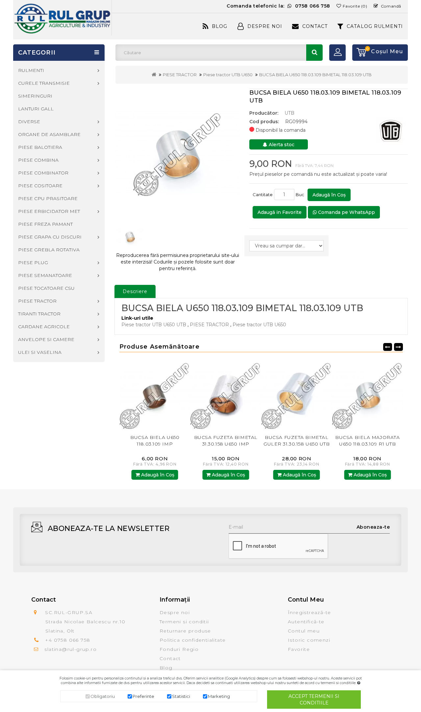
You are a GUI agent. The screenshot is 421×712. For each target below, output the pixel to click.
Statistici (181, 696)
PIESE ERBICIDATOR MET (49, 211)
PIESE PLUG (33, 262)
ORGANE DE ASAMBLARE (49, 134)
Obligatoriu (102, 696)
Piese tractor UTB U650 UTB (153, 325)
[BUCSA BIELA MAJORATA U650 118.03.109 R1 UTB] (315, 394)
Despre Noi (264, 26)
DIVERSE (29, 122)
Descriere (135, 291)
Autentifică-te (306, 622)
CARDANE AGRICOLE (44, 327)
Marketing (219, 696)
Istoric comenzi (309, 640)
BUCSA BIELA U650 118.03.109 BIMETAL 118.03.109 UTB (315, 74)
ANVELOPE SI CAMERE (46, 339)
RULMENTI (31, 70)
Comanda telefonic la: (278, 6)
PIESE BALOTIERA (40, 147)
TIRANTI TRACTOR (39, 314)
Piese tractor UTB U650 (228, 74)
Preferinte (143, 696)
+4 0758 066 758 (67, 640)
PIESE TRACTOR (180, 74)
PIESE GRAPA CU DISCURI (50, 237)
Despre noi (175, 612)
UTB (289, 113)
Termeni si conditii (184, 622)
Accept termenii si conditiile (313, 699)
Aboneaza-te (373, 527)
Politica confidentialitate (193, 640)
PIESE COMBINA (38, 160)
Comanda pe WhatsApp (346, 212)
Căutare (314, 52)
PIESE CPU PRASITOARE (48, 198)
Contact (315, 26)
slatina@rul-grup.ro (70, 649)
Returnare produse (185, 631)
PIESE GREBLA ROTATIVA (49, 250)
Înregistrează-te (309, 612)
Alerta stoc (280, 145)
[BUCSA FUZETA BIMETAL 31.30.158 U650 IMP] (173, 394)
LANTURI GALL (36, 109)
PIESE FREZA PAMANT (45, 224)
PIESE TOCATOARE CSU (46, 288)
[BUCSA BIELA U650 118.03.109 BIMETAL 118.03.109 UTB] (177, 153)
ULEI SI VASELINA (40, 352)
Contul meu (304, 631)
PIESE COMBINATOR (43, 173)
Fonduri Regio (179, 649)
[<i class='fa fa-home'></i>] (154, 74)
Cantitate (263, 194)
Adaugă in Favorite (280, 212)
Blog (219, 26)
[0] (359, 52)
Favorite (299, 649)
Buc (301, 194)
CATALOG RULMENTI (375, 26)
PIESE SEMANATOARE (45, 275)
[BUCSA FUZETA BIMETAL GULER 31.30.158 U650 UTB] (244, 394)
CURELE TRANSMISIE (44, 83)
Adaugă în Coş (329, 195)
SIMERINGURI (35, 96)
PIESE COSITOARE (40, 186)
